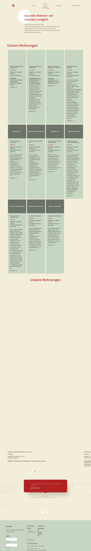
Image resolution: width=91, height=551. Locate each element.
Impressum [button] (40, 531)
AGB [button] (38, 535)
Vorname (8, 542)
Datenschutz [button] (40, 533)
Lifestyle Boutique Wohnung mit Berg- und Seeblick (45, 497)
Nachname (8, 547)
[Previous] (43, 511)
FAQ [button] (38, 530)
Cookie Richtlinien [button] (41, 528)
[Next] (48, 511)
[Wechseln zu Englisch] (13, 5)
